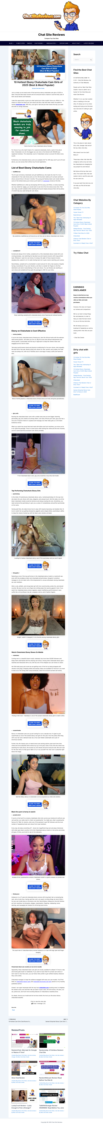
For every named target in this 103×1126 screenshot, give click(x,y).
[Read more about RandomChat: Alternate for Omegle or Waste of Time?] (24, 1040)
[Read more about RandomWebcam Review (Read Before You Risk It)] (52, 1068)
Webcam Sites (51, 43)
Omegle (29, 43)
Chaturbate (76, 236)
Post (13, 1009)
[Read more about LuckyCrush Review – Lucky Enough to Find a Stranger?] (24, 1096)
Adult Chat (76, 43)
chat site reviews (31, 1055)
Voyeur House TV (78, 212)
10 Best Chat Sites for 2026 (81, 233)
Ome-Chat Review (18, 1078)
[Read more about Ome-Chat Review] (24, 1068)
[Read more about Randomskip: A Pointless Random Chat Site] (52, 1040)
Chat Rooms (39, 43)
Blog (10, 43)
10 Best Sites (20, 43)
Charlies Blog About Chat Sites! (19, 1055)
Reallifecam (76, 394)
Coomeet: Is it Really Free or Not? (83, 243)
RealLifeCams (77, 215)
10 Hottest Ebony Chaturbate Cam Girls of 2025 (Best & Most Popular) (82, 224)
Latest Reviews (89, 43)
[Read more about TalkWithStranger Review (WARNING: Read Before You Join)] (52, 1096)
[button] (13, 43)
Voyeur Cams (63, 43)
